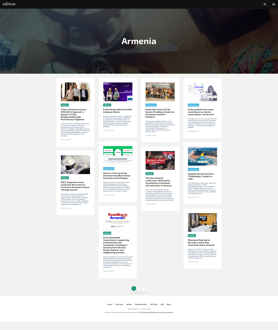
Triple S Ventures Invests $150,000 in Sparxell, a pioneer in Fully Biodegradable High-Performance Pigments (73, 114)
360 (162, 304)
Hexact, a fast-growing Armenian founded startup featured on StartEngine (116, 175)
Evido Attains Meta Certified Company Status (117, 110)
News (110, 304)
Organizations (141, 304)
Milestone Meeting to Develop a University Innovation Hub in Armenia (201, 242)
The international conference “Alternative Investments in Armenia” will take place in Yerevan (159, 182)
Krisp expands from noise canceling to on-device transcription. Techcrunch (201, 112)
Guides (129, 304)
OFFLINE (154, 304)
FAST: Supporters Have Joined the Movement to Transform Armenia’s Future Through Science (75, 186)
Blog (168, 304)
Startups (119, 304)
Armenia (139, 40)
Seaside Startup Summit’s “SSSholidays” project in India (201, 176)
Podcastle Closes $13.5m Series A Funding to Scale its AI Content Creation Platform (160, 113)
